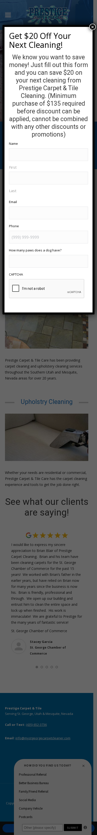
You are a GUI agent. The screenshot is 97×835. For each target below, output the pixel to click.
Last (12, 190)
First (13, 167)
